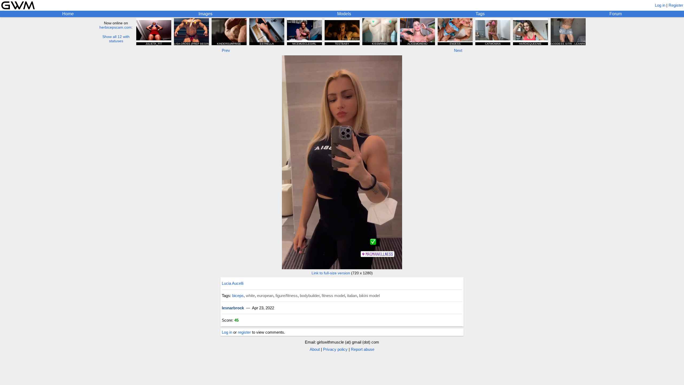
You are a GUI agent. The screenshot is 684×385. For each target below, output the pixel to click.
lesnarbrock (233, 308)
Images (205, 13)
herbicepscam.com (115, 27)
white (250, 295)
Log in (660, 5)
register (244, 332)
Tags (480, 13)
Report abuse (362, 349)
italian (352, 295)
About (315, 349)
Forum (615, 13)
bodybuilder (310, 295)
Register (676, 5)
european (265, 295)
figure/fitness (286, 295)
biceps (238, 295)
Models (344, 13)
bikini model (369, 295)
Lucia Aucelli (232, 283)
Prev (226, 50)
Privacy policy (335, 349)
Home (68, 13)
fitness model (333, 295)
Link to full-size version (331, 273)
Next (458, 50)
